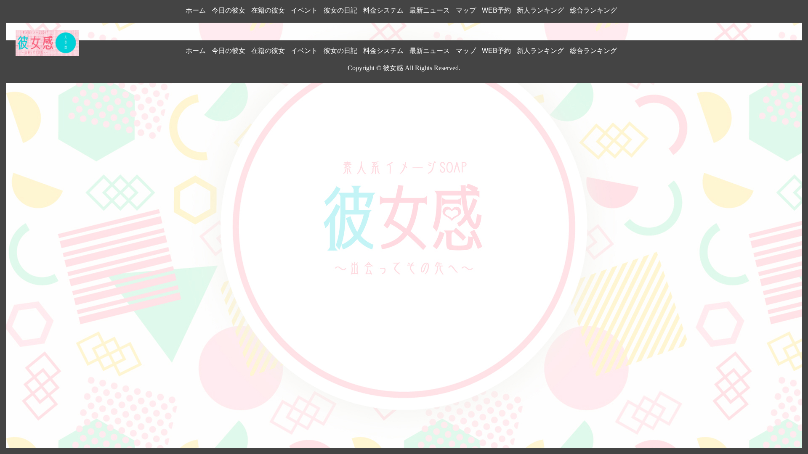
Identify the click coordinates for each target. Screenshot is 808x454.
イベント (304, 10)
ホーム (196, 10)
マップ (466, 10)
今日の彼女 (228, 10)
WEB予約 (496, 10)
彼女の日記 (340, 10)
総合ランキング (593, 10)
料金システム (383, 10)
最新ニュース (429, 10)
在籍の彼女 (268, 10)
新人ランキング (540, 10)
